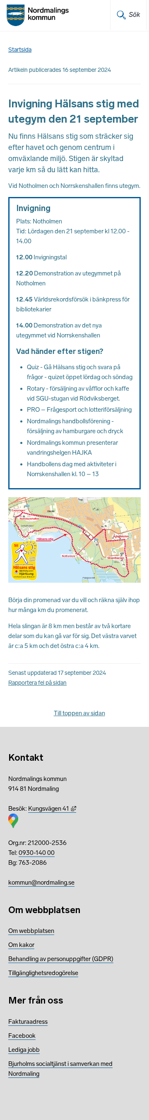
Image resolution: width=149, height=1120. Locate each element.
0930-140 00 (37, 853)
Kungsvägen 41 (52, 808)
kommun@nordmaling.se (41, 882)
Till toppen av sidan (79, 713)
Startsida (19, 49)
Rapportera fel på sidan (37, 682)
